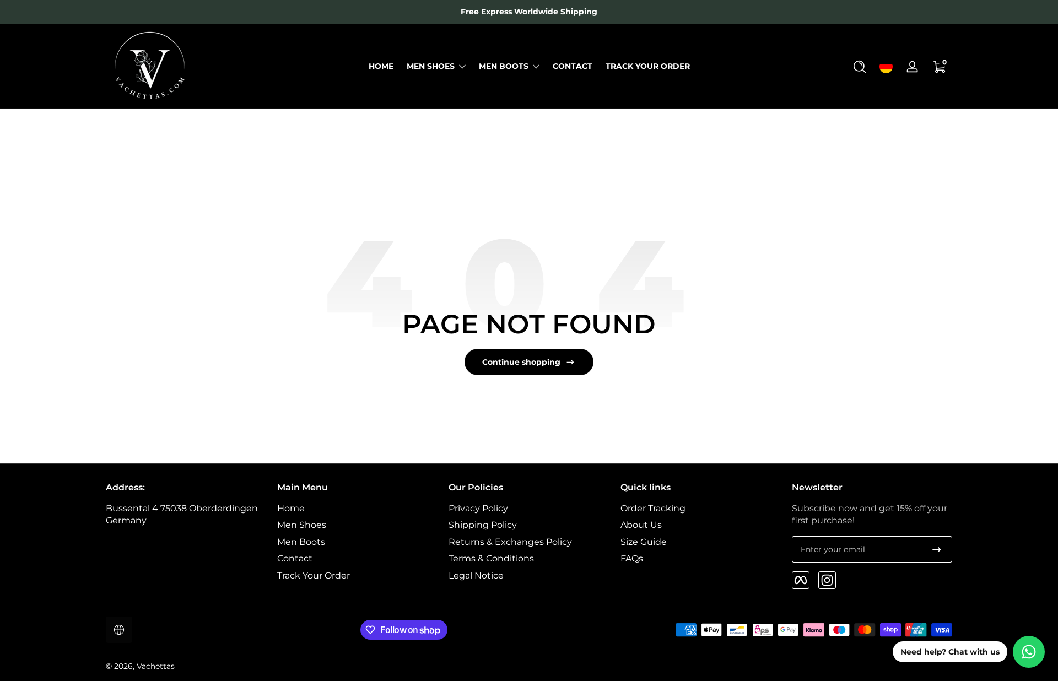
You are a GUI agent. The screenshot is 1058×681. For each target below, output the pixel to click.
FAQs (631, 558)
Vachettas (156, 666)
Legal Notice (476, 575)
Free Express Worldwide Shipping (529, 12)
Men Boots (503, 66)
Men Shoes (431, 66)
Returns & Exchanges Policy (510, 542)
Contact (294, 558)
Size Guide (643, 542)
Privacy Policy (478, 508)
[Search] (859, 66)
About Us (641, 525)
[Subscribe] (936, 549)
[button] (859, 66)
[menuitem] (357, 508)
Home (291, 508)
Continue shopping (521, 362)
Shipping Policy (483, 525)
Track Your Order (313, 575)
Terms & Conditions (491, 558)
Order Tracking (652, 508)
